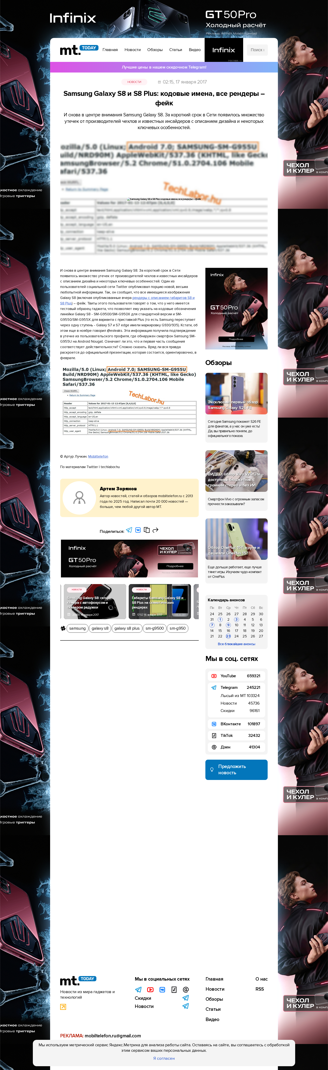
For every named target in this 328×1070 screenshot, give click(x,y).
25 (220, 614)
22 (220, 636)
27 (236, 614)
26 (228, 614)
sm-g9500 (155, 628)
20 (261, 630)
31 (212, 619)
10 (236, 625)
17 (236, 630)
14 (212, 630)
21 (212, 636)
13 (261, 625)
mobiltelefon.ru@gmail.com (113, 1036)
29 (253, 614)
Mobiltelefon (98, 456)
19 (253, 630)
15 (220, 630)
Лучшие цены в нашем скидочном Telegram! (164, 67)
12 (253, 625)
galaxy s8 (100, 628)
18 (244, 630)
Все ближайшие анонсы (236, 644)
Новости (134, 82)
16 (228, 630)
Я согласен (164, 1058)
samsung (77, 628)
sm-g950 (177, 628)
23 (228, 636)
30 (261, 614)
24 (212, 614)
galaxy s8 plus (127, 628)
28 (245, 614)
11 (245, 625)
